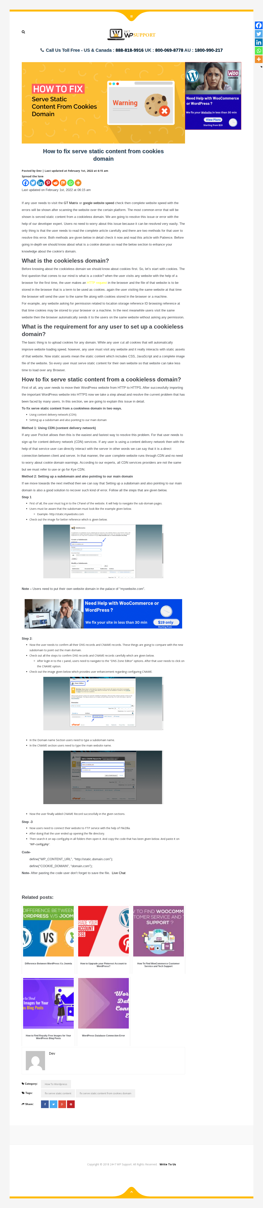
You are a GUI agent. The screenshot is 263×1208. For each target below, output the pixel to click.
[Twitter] (33, 182)
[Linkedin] (40, 182)
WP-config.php (39, 844)
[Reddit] (55, 182)
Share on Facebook (26, 884)
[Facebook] (25, 182)
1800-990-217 (209, 50)
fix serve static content (58, 1093)
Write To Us (168, 1164)
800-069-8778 (169, 50)
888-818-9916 (130, 50)
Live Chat (119, 873)
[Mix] (63, 182)
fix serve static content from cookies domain (105, 1093)
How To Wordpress (56, 1084)
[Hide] (261, 66)
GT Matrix (71, 203)
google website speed (98, 203)
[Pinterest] (48, 182)
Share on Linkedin (46, 884)
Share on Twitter (36, 884)
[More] (78, 182)
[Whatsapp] (70, 182)
